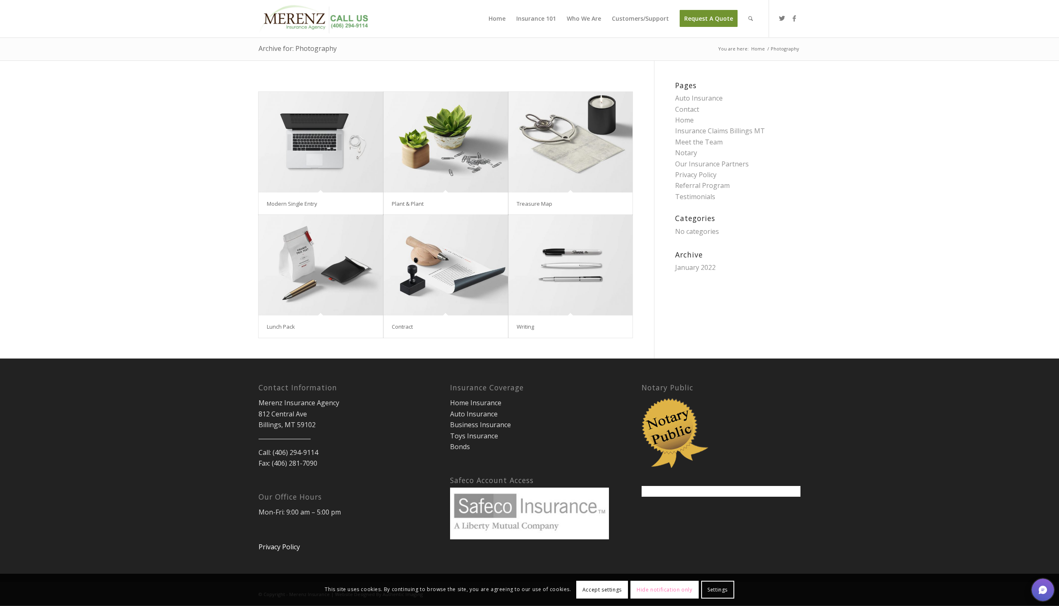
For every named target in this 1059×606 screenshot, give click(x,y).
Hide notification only (664, 589)
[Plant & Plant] (445, 142)
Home (684, 120)
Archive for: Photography (298, 48)
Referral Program (702, 185)
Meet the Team (699, 142)
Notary (686, 152)
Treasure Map (534, 203)
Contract (402, 326)
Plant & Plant (408, 203)
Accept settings (602, 589)
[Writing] (570, 265)
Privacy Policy (695, 174)
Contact (687, 109)
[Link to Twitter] (782, 18)
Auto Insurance (699, 98)
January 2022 (695, 267)
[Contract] (445, 265)
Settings (717, 589)
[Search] (750, 18)
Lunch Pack (281, 326)
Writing (525, 326)
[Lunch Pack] (321, 265)
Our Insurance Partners (712, 163)
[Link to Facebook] (794, 18)
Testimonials (695, 196)
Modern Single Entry (292, 203)
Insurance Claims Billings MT (720, 130)
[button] (1043, 590)
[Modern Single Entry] (321, 142)
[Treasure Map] (570, 142)
